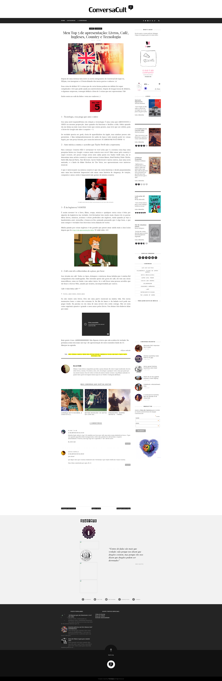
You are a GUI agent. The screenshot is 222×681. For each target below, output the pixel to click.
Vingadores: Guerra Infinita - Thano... (116, 413)
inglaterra (103, 354)
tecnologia (94, 356)
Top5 (99, 356)
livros (109, 354)
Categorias (71, 20)
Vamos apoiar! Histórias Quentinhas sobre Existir (150, 367)
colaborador (147, 283)
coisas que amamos (147, 280)
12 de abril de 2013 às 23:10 (76, 433)
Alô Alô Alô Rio (147, 267)
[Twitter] (139, 257)
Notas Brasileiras (147, 275)
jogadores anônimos (148, 286)
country (79, 354)
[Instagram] (149, 257)
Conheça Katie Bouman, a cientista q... (71, 413)
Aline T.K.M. (72, 430)
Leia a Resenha (139, 115)
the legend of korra (147, 295)
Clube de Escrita (100, 614)
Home (63, 20)
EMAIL (147, 423)
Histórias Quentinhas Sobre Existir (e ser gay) (151, 356)
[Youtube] (152, 257)
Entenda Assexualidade (102, 617)
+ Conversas (82, 20)
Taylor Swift (123, 354)
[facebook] (143, 257)
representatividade (148, 292)
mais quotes (139, 564)
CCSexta (98, 28)
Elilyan (77, 366)
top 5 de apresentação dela (83, 230)
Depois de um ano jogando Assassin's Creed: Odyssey (151, 377)
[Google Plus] (156, 257)
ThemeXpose (111, 678)
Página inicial (96, 508)
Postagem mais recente (68, 508)
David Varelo (73, 452)
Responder (128, 443)
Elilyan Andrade (94, 354)
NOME (147, 418)
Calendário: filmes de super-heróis (148, 271)
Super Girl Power (147, 277)
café (91, 28)
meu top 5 (115, 354)
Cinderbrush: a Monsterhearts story (152, 385)
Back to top (111, 655)
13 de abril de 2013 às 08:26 (76, 454)
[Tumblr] (146, 257)
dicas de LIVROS (100, 616)
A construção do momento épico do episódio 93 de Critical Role (151, 396)
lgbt (147, 289)
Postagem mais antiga (123, 508)
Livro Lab (73, 442)
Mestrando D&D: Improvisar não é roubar (151, 346)
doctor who (86, 354)
